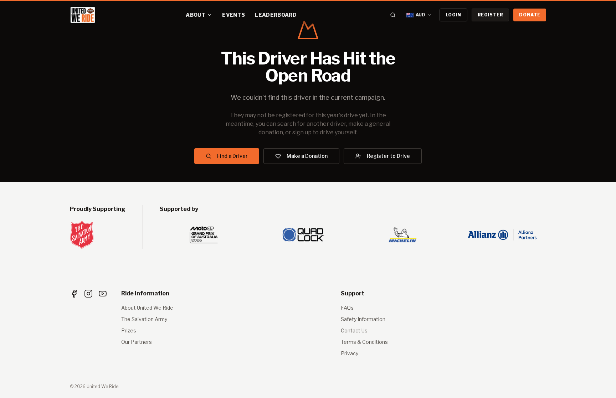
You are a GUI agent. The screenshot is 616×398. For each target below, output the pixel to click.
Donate (529, 14)
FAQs (347, 308)
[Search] (393, 15)
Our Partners (136, 342)
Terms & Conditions (364, 342)
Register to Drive (388, 156)
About (196, 15)
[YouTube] (102, 293)
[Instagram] (88, 293)
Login (453, 14)
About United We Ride (147, 308)
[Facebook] (74, 293)
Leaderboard (276, 15)
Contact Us (354, 330)
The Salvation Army (144, 319)
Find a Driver (232, 156)
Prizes (128, 330)
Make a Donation (307, 156)
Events (233, 15)
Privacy (349, 353)
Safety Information (363, 319)
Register (490, 14)
